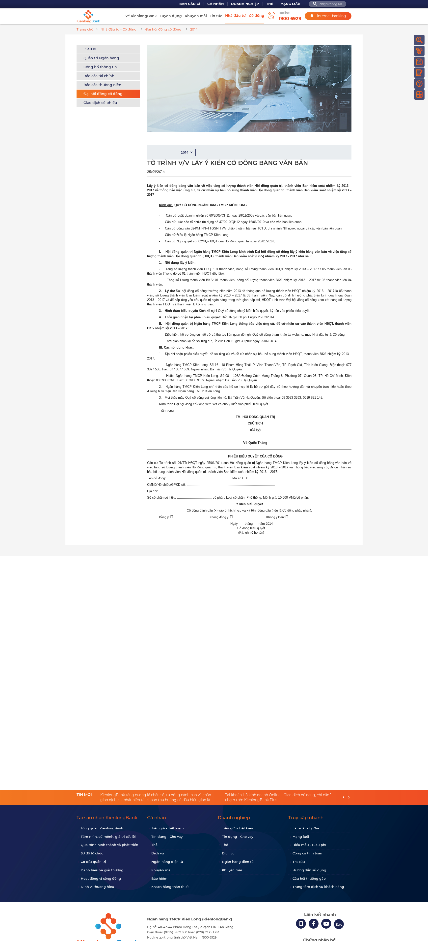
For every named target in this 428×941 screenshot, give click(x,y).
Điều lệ (89, 49)
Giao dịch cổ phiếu (100, 102)
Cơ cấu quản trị (93, 862)
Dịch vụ (157, 853)
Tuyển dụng (171, 16)
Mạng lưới (290, 4)
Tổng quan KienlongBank (102, 828)
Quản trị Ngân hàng (101, 58)
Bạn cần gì (189, 4)
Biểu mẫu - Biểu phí (309, 845)
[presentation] (343, 797)
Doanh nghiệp (245, 4)
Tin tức (216, 16)
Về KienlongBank (141, 16)
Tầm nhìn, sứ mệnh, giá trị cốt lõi (108, 837)
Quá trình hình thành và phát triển (109, 845)
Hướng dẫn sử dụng (309, 870)
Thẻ (269, 4)
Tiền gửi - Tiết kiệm (167, 828)
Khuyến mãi (196, 16)
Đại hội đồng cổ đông (103, 94)
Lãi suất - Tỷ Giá (306, 828)
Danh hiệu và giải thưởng (102, 870)
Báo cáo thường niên (102, 85)
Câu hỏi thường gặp (309, 878)
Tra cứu (299, 862)
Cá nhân (215, 4)
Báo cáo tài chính (98, 76)
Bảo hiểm (159, 878)
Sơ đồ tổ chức (92, 853)
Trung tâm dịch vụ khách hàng (318, 887)
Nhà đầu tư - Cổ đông (244, 15)
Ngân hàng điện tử (167, 862)
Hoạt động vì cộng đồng (101, 878)
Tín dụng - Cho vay (167, 837)
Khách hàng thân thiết (170, 887)
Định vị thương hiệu (97, 887)
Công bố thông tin (100, 67)
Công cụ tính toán (307, 853)
